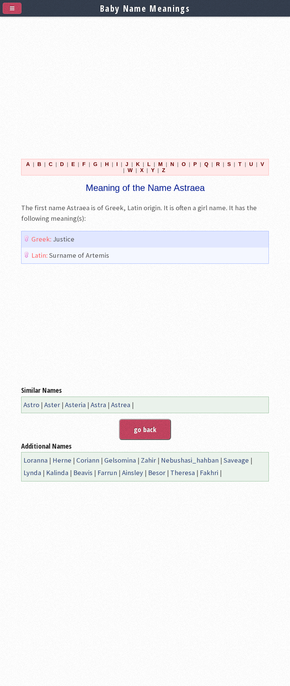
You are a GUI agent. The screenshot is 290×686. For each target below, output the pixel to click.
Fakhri (209, 472)
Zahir (148, 460)
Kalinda (57, 472)
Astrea (120, 404)
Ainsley (132, 472)
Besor (156, 472)
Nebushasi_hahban (190, 460)
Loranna (35, 460)
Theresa (182, 472)
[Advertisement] (145, 83)
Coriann (87, 460)
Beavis (83, 472)
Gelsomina (120, 460)
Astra (98, 404)
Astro (31, 404)
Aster (52, 404)
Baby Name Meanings (145, 8)
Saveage (236, 460)
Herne (61, 460)
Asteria (75, 404)
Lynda (32, 472)
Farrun (107, 472)
